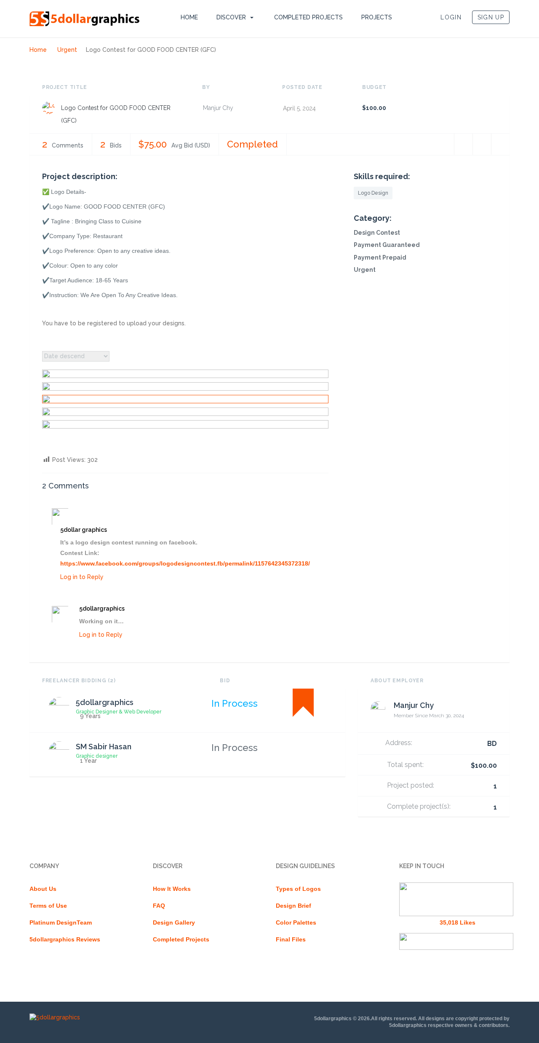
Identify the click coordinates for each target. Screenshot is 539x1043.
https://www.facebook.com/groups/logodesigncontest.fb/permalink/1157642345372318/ (185, 563)
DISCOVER (231, 17)
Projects (376, 17)
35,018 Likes (457, 922)
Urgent (67, 49)
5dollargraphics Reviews (64, 939)
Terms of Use (48, 905)
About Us (42, 888)
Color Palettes (296, 922)
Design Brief (293, 905)
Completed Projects (308, 17)
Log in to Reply (82, 577)
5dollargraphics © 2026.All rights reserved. (365, 1019)
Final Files (291, 939)
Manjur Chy (218, 108)
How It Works (172, 888)
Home (189, 17)
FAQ (159, 905)
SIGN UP (491, 17)
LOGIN (451, 17)
